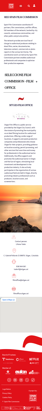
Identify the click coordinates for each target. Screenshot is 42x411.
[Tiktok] (33, 380)
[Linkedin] (21, 380)
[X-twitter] (27, 380)
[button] (21, 6)
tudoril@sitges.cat (21, 269)
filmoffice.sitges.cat (21, 293)
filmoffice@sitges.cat (21, 280)
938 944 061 (21, 266)
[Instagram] (9, 380)
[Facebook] (15, 380)
